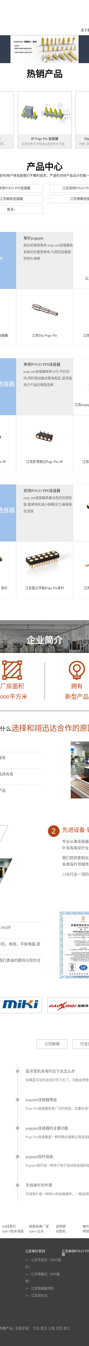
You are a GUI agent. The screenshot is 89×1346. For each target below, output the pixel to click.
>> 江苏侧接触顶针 (39, 1288)
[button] (38, 60)
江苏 (36, 1328)
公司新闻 (52, 1044)
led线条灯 (9, 1226)
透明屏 (61, 1226)
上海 (51, 1328)
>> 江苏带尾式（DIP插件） (42, 1277)
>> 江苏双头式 (36, 1295)
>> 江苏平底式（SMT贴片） (43, 1263)
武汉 (43, 1328)
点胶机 (61, 1231)
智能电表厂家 (39, 1226)
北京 (59, 1328)
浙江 (66, 1328)
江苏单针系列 (35, 1251)
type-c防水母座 (13, 1231)
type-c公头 (36, 1231)
